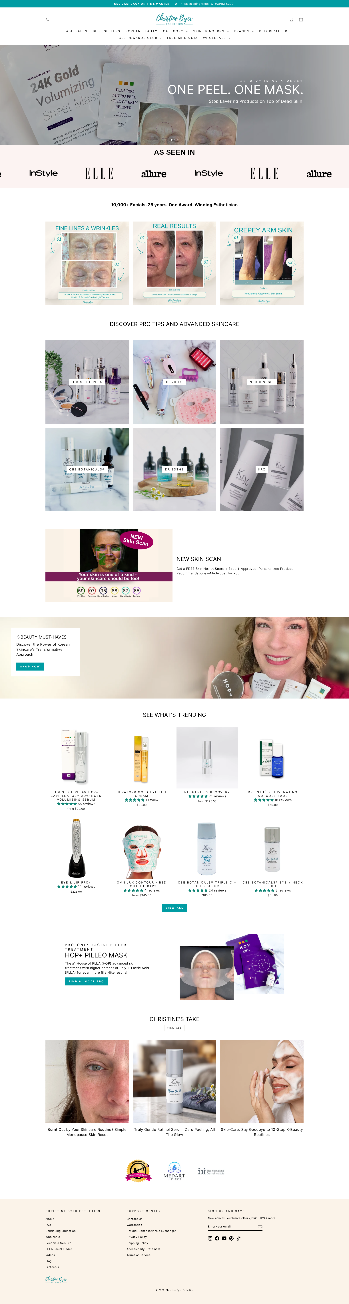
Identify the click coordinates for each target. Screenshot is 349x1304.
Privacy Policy (137, 1237)
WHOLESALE (215, 38)
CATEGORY (174, 31)
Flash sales (74, 31)
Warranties (134, 1225)
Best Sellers (106, 31)
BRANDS (242, 31)
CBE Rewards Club (139, 38)
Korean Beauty (142, 31)
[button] (67, 804)
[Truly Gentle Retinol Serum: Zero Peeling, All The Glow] (174, 1082)
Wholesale (52, 1237)
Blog (48, 1261)
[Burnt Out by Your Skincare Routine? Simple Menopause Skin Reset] (87, 1082)
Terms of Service (139, 1255)
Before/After (273, 31)
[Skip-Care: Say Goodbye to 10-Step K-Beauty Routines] (262, 1082)
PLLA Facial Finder (58, 1249)
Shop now (30, 666)
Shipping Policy (137, 1243)
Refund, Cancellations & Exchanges (151, 1231)
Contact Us (135, 1219)
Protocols (52, 1267)
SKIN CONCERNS (209, 31)
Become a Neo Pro (58, 1243)
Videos (50, 1255)
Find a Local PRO (86, 981)
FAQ (48, 1225)
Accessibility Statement (143, 1249)
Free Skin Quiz (182, 38)
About (49, 1219)
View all (174, 907)
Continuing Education (60, 1231)
